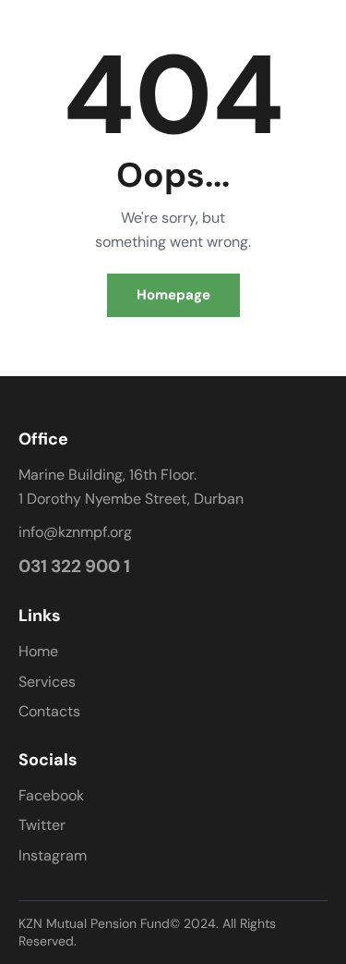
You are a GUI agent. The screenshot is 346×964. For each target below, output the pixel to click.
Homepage (173, 295)
